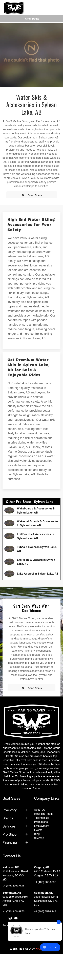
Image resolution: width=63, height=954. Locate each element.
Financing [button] (10, 842)
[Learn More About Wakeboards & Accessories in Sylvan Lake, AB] (31, 510)
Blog (37, 834)
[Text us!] (50, 947)
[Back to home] (14, 8)
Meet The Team (43, 814)
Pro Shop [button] (9, 834)
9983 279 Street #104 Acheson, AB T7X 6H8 (15, 901)
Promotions (41, 822)
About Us (39, 809)
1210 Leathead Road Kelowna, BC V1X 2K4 (15, 875)
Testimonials (41, 818)
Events (38, 830)
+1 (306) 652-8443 (45, 911)
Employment (41, 826)
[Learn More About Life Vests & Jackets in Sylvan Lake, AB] (31, 562)
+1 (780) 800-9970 (14, 911)
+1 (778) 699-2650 (14, 886)
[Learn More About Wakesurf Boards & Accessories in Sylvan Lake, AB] (31, 523)
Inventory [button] (10, 810)
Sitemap (39, 838)
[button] (58, 8)
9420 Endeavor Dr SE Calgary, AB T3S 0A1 (47, 873)
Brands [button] (8, 818)
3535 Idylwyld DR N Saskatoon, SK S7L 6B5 (46, 901)
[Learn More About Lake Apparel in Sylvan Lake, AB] (31, 573)
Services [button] (9, 826)
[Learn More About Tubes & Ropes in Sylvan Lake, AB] (31, 549)
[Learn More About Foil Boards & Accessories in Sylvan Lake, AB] (31, 536)
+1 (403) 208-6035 (45, 882)
